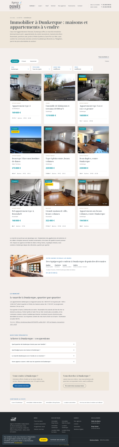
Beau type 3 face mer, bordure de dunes (25, 160)
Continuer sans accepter (57, 439)
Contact (76, 424)
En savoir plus (18, 442)
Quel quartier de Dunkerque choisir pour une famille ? (29, 344)
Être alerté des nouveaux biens (74, 386)
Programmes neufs (39, 426)
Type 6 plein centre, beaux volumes (58, 160)
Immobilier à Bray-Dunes (53, 402)
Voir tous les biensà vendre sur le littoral (91, 402)
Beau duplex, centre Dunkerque (89, 160)
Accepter (43, 439)
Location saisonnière (70, 402)
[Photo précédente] (12, 87)
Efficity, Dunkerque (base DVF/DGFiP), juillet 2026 (31, 322)
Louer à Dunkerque (17, 402)
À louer (24, 61)
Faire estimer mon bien (22, 386)
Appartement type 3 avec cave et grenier (91, 107)
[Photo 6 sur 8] (27, 99)
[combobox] (20, 69)
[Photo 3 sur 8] (57, 99)
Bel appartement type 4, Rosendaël (23, 212)
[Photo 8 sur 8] (29, 99)
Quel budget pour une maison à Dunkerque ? (26, 350)
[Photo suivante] (39, 87)
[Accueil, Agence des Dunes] (15, 5)
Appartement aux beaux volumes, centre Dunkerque (92, 212)
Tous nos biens (38, 421)
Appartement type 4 (21, 106)
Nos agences (77, 421)
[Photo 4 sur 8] (25, 99)
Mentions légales (78, 429)
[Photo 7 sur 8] (28, 99)
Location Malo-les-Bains (55, 431)
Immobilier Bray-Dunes (54, 422)
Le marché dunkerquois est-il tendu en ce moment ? (28, 356)
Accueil (12, 18)
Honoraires (77, 426)
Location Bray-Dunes (66, 431)
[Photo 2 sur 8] (56, 99)
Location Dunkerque (65, 426)
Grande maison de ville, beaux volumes (57, 212)
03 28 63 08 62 (51, 273)
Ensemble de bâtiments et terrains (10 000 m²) (57, 107)
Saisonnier (33, 61)
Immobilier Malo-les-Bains (66, 422)
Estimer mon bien (39, 429)
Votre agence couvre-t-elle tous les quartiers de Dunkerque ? (31, 361)
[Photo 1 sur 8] (21, 99)
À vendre (15, 61)
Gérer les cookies (104, 440)
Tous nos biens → (103, 57)
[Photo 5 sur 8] (26, 99)
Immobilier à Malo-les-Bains (34, 402)
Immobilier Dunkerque (54, 426)
